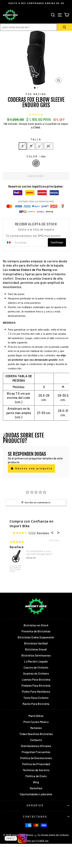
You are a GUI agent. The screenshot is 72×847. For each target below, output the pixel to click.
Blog (36, 782)
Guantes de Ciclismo (36, 673)
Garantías (36, 788)
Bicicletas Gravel (36, 649)
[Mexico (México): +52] (10, 242)
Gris (36, 163)
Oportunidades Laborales (36, 794)
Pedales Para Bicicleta (35, 685)
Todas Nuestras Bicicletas (36, 733)
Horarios (35, 805)
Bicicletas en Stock (36, 625)
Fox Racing (36, 94)
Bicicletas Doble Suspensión (36, 637)
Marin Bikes (35, 715)
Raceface (17, 547)
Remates (36, 727)
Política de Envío (36, 776)
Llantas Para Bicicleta (36, 679)
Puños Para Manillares (36, 691)
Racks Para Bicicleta (36, 703)
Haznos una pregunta (33, 468)
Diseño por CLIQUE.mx (35, 840)
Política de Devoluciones (36, 758)
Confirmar (57, 242)
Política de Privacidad (36, 764)
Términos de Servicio (36, 770)
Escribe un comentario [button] (37, 502)
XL (48, 146)
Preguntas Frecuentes (36, 752)
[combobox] (28, 27)
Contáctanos (35, 816)
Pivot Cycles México (36, 721)
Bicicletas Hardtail (36, 643)
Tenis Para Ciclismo (36, 697)
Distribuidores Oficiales (36, 746)
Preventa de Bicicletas (35, 631)
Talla (36, 139)
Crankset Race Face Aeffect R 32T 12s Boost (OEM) (16, 568)
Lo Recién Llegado (36, 661)
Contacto (36, 740)
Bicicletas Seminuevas (36, 655)
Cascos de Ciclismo (36, 667)
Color (36, 156)
